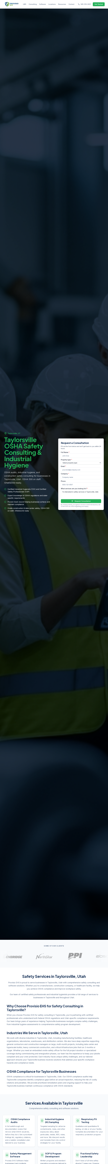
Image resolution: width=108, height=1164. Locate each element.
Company (65, 474)
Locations (52, 4)
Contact (71, 4)
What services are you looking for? (74, 488)
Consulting (33, 4)
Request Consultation (83, 501)
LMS (24, 4)
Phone (63, 481)
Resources (62, 4)
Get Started (98, 4)
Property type (66, 460)
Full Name (65, 452)
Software (42, 4)
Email (63, 466)
